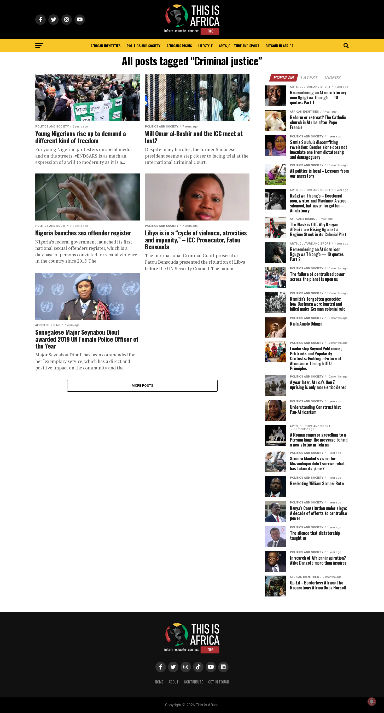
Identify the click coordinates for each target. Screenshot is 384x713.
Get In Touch (218, 682)
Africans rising (179, 45)
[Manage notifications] (372, 701)
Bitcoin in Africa (279, 45)
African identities (105, 45)
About (173, 682)
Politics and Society (143, 45)
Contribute (193, 682)
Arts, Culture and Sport (239, 45)
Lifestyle (205, 45)
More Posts (142, 385)
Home (159, 682)
